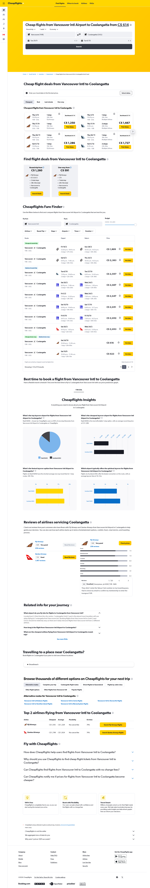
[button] (3, 3)
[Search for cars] (4, 19)
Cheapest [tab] (29, 102)
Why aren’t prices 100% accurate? (37, 839)
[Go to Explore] (4, 28)
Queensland (49, 74)
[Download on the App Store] (121, 862)
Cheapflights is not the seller (35, 831)
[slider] (135, 224)
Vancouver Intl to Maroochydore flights (74, 704)
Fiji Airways (39, 541)
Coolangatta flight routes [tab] (70, 685)
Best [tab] (38, 102)
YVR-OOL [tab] (79, 390)
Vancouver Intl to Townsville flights (110, 701)
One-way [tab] (61, 102)
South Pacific (32, 74)
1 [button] (124, 367)
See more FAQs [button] (62, 639)
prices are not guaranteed (68, 825)
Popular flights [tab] (77, 690)
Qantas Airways (40, 554)
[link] (37, 193)
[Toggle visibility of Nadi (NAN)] (43, 457)
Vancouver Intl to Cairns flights (71, 701)
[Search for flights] (4, 10)
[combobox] (31, 29)
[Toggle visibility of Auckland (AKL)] (55, 457)
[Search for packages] (4, 24)
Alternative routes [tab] (32, 685)
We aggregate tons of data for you (37, 835)
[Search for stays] (4, 14)
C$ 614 (123, 25)
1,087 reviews (40, 560)
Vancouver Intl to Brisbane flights (35, 701)
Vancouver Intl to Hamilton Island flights (38, 704)
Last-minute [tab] (49, 102)
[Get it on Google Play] (121, 856)
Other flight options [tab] (32, 690)
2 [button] (128, 367)
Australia (41, 74)
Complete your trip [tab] (49, 685)
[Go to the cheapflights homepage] (16, 3)
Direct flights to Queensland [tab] (93, 685)
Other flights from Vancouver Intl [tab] (55, 690)
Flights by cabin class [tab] (115, 685)
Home (24, 74)
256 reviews (39, 548)
